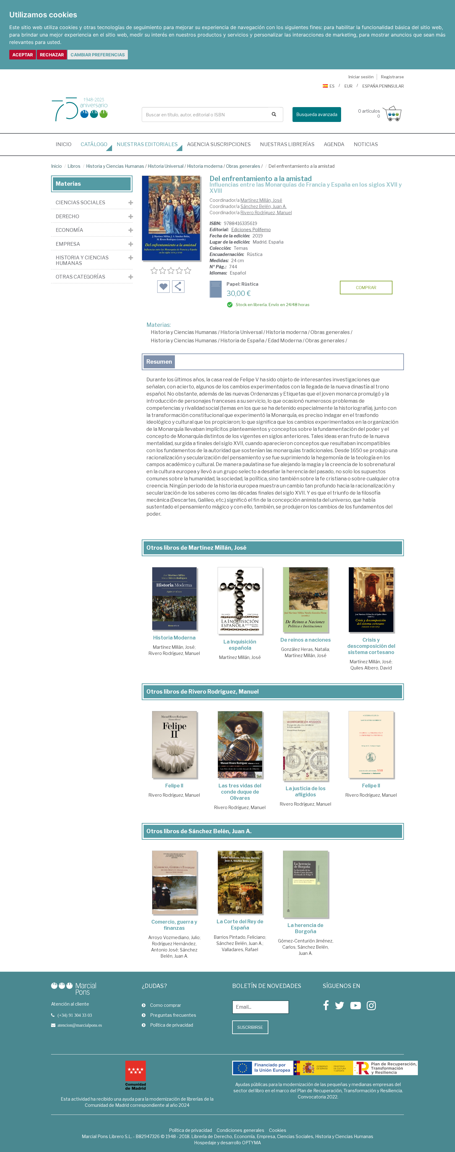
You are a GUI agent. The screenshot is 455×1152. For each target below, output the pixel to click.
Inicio (66, 144)
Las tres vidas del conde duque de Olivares (240, 792)
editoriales (147, 144)
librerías (287, 144)
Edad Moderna (285, 341)
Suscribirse (250, 1027)
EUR (348, 86)
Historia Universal (166, 166)
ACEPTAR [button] (22, 54)
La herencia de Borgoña (305, 928)
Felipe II (174, 786)
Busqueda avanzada (316, 114)
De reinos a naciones (305, 640)
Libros (73, 166)
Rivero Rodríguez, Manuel (266, 212)
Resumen (159, 361)
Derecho (67, 216)
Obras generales (243, 166)
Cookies (277, 1130)
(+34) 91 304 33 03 (75, 1015)
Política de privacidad (171, 1025)
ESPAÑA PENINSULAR (383, 86)
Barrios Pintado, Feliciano (239, 937)
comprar (366, 287)
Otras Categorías (80, 277)
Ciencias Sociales (80, 203)
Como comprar (165, 1005)
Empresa (68, 244)
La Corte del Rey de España (240, 925)
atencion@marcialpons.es (80, 1025)
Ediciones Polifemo (251, 229)
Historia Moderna (174, 638)
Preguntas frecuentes (173, 1015)
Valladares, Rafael (240, 949)
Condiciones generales (240, 1130)
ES (332, 86)
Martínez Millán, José (261, 200)
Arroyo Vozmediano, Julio (174, 937)
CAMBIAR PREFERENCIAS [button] (98, 54)
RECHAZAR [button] (52, 54)
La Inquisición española (239, 645)
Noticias (366, 144)
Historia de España (242, 341)
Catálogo (94, 144)
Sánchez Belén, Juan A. (263, 206)
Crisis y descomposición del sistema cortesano (371, 646)
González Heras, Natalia (305, 649)
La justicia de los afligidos (306, 792)
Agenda (334, 144)
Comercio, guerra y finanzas (174, 925)
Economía (69, 230)
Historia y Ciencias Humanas (115, 166)
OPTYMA (251, 1142)
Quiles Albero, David (371, 667)
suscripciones (219, 144)
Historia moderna (205, 166)
